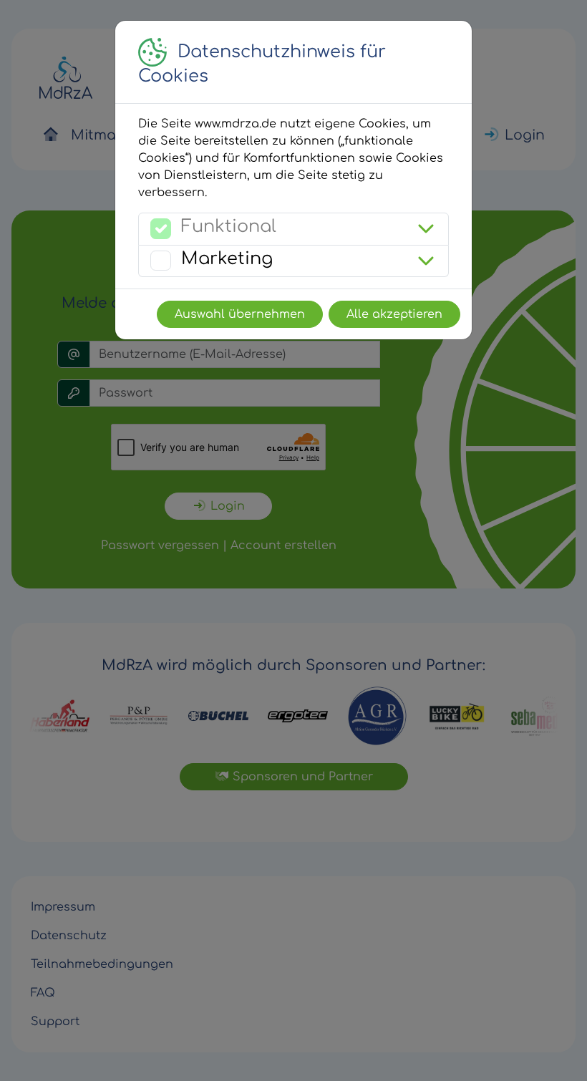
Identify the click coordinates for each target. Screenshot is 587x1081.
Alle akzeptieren (394, 314)
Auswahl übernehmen (240, 314)
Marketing (227, 258)
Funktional (228, 226)
